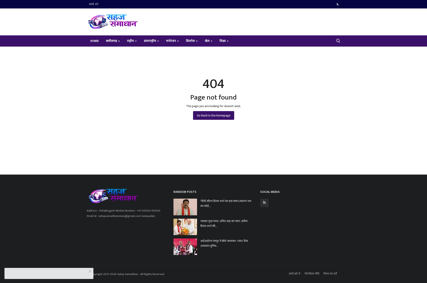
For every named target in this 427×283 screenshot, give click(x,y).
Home (94, 40)
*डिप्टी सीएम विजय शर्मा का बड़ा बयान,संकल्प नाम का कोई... (225, 203)
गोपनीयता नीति (311, 273)
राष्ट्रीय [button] (131, 40)
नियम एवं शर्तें (330, 273)
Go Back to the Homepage (213, 115)
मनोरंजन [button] (171, 40)
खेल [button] (207, 40)
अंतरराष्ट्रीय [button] (150, 40)
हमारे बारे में (294, 273)
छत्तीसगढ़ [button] (112, 40)
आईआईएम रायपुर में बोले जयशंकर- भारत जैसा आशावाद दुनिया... (224, 243)
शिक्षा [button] (223, 40)
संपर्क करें (93, 4)
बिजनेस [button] (190, 40)
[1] (337, 4)
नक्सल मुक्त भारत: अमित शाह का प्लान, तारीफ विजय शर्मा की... (224, 223)
